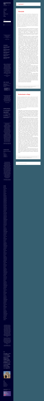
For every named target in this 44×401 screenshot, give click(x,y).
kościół (4, 357)
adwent (4, 353)
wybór (7, 365)
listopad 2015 (4, 244)
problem (9, 362)
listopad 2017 (4, 218)
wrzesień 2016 (5, 232)
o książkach (4, 155)
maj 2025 (4, 189)
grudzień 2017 (5, 217)
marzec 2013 (4, 279)
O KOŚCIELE (4, 10)
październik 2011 (5, 299)
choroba (8, 353)
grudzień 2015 (5, 243)
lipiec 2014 (4, 261)
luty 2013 (4, 280)
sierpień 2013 (5, 274)
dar (10, 353)
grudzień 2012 (5, 282)
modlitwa (5, 359)
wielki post (4, 365)
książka (6, 357)
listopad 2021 (4, 201)
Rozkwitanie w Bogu (24, 94)
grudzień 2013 (5, 269)
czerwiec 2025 (5, 188)
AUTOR (4, 15)
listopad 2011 (4, 298)
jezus (9, 356)
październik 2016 (5, 231)
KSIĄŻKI (4, 12)
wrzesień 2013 (5, 273)
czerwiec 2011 (5, 304)
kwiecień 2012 (5, 292)
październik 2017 (5, 219)
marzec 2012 (4, 293)
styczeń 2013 (4, 281)
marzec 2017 (4, 225)
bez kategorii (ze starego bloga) (7, 151)
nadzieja (8, 359)
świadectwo (4, 368)
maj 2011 (4, 305)
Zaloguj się (4, 382)
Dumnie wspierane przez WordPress (22, 163)
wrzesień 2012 (5, 286)
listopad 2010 (4, 312)
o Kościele (4, 154)
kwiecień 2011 (5, 306)
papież (8, 361)
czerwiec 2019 (5, 212)
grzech (4, 356)
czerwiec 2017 (5, 223)
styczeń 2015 (4, 256)
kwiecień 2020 (5, 205)
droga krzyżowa (7, 354)
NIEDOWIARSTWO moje (7, 3)
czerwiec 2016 (5, 236)
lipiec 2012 (4, 288)
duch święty (4, 355)
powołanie (5, 362)
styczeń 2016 (4, 242)
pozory (22, 157)
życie (7, 368)
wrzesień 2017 (5, 220)
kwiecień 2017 (5, 224)
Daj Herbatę (5, 89)
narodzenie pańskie (5, 360)
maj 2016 (4, 237)
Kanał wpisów (5, 383)
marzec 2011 (4, 307)
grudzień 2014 (5, 257)
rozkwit (24, 157)
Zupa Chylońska (6, 88)
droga (4, 354)
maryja (8, 357)
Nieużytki (21, 11)
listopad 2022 (4, 199)
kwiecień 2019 (5, 213)
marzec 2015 (4, 254)
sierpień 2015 (5, 248)
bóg (6, 353)
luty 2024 (4, 194)
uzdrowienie (6, 364)
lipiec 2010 (4, 317)
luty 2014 (4, 267)
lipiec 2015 (4, 249)
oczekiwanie (4, 361)
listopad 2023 (4, 195)
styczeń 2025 (4, 193)
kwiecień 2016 (5, 238)
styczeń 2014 (4, 268)
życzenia (9, 368)
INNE (4, 11)
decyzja (33, 86)
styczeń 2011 (4, 310)
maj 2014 (4, 263)
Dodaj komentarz (30, 157)
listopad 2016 (4, 230)
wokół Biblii (4, 156)
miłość (8, 358)
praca (8, 362)
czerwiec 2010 (5, 318)
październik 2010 (5, 313)
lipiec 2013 (4, 275)
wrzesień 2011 (5, 300)
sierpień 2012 (5, 287)
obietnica (8, 360)
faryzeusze (6, 355)
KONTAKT (4, 16)
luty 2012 (4, 294)
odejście (7, 361)
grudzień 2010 (5, 311)
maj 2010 (4, 319)
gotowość (8, 355)
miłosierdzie (5, 358)
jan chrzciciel (6, 356)
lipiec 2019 (4, 211)
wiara (9, 364)
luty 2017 (4, 226)
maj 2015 (4, 251)
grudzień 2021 (5, 200)
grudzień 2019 (5, 207)
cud (9, 353)
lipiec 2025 (4, 187)
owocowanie (19, 157)
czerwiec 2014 (5, 262)
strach (3, 364)
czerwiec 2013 (5, 276)
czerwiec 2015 (5, 250)
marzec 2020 (4, 206)
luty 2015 (4, 255)
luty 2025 (4, 192)
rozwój (26, 157)
